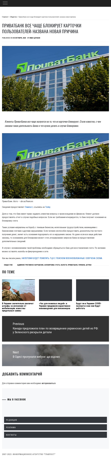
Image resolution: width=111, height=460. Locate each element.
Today (47, 207)
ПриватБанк (73, 265)
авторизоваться (49, 383)
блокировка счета (52, 265)
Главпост (29, 207)
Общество (8, 265)
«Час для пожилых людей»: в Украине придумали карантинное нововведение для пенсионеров (54, 306)
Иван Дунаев (35, 38)
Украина (81, 265)
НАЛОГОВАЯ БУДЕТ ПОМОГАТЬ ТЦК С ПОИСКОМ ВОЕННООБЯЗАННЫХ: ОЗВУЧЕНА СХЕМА (62, 258)
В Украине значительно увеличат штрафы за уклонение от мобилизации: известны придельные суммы (18, 307)
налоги (64, 265)
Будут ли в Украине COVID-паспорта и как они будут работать (88, 306)
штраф (88, 265)
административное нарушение (30, 265)
